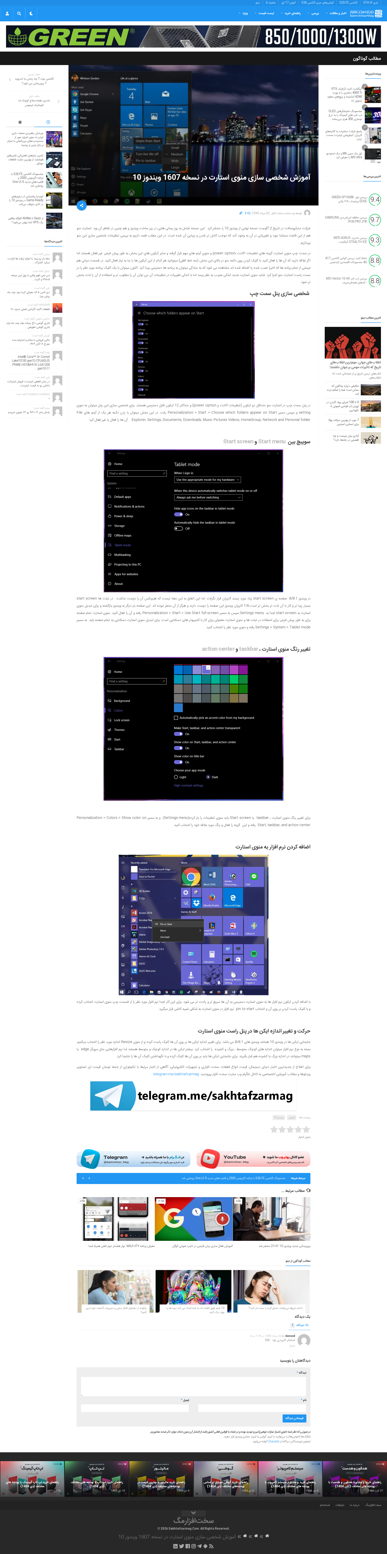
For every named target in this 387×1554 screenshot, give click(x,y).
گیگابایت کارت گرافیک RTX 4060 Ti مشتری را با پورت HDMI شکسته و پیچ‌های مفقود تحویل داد (344, 95)
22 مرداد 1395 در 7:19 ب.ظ (265, 1336)
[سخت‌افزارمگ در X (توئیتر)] (181, 1546)
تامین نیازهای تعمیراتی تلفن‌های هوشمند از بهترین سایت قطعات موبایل (25, 159)
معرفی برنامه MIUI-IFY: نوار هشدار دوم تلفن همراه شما (121, 1246)
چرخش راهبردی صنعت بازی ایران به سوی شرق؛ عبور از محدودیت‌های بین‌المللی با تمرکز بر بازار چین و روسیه (25, 139)
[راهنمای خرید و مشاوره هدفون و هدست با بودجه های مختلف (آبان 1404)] (355, 1479)
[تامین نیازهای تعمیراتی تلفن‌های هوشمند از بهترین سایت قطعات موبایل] (54, 160)
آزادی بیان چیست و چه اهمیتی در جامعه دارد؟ (346, 438)
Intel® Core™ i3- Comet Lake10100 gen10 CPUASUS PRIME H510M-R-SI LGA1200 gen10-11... (31, 363)
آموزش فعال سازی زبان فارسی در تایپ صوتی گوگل (202, 1246)
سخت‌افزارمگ (373, 1505)
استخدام (325, 1505)
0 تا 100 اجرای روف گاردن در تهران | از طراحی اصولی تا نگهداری (342, 406)
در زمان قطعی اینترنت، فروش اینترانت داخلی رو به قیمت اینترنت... (28, 383)
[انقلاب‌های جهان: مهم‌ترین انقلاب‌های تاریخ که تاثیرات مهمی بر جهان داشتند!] (353, 342)
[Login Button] (7, 13)
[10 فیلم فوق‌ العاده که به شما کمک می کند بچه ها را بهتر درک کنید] (194, 1291)
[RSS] (211, 1546)
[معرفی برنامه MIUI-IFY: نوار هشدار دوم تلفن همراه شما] (116, 1219)
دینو (258, 2)
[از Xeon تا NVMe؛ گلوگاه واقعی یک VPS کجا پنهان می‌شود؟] (54, 221)
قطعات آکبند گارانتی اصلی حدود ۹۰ (30, 309)
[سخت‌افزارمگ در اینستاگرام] (193, 1546)
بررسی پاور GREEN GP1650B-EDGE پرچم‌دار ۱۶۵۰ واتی (349, 199)
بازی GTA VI (370, 2)
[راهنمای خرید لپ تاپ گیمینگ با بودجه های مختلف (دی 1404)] (32, 1479)
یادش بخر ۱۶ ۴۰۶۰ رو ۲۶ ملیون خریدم (29, 412)
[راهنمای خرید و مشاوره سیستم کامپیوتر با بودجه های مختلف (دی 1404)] (290, 1479)
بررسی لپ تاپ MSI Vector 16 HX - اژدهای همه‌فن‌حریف (346, 281)
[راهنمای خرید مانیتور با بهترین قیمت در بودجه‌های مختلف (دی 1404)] (161, 1479)
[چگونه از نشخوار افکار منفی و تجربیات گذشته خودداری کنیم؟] (116, 1291)
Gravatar (273, 1441)
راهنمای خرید (293, 13)
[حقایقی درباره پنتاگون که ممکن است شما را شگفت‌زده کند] (371, 389)
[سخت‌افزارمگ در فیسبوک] (188, 1546)
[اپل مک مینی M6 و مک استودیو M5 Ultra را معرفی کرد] (373, 156)
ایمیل (185, 1400)
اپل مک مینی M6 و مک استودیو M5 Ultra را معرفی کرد (344, 155)
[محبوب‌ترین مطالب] (20, 123)
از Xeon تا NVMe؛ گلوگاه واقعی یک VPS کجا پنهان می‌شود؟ (25, 220)
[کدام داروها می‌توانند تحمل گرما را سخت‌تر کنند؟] (271, 1291)
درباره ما (354, 1505)
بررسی (315, 13)
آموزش (291, 1118)
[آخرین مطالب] (48, 123)
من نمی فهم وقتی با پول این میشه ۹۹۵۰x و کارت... (30, 277)
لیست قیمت (266, 13)
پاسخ (292, 1346)
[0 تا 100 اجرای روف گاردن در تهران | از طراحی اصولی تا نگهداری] (371, 406)
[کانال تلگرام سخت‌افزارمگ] (199, 1546)
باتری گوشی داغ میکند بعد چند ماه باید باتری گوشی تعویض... (28, 325)
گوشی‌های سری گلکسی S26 (317, 2)
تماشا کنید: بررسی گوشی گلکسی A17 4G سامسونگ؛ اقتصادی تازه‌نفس (346, 260)
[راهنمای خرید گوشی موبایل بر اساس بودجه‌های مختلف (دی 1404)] (226, 1479)
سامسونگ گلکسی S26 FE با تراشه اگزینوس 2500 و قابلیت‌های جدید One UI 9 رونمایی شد (233, 1175)
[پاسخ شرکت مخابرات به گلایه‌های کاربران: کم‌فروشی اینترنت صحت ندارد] (373, 135)
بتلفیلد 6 (271, 2)
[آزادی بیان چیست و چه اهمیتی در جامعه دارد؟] (371, 437)
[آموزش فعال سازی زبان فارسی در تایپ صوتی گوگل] (193, 1219)
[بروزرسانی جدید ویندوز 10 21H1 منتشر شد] (271, 1219)
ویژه (245, 13)
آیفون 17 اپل (288, 2)
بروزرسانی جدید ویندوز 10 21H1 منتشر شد (284, 1246)
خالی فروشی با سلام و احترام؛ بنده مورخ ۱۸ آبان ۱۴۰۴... (31, 342)
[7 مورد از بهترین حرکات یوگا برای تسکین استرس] (371, 422)
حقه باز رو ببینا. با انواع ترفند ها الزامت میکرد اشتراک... (28, 260)
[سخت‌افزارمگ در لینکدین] (175, 1546)
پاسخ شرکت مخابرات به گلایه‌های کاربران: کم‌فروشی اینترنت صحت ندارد (343, 135)
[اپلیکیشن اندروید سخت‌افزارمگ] (205, 1546)
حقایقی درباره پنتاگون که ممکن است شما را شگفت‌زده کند (343, 390)
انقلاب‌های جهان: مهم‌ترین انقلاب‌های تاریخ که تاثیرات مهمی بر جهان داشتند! (355, 365)
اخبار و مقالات (338, 13)
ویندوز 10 (279, 1118)
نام (303, 1400)
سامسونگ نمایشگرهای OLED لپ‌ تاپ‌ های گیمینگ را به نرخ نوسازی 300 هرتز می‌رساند (345, 115)
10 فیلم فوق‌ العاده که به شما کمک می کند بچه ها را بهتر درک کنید (195, 1310)
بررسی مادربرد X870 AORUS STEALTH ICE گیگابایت (350, 240)
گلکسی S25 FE (348, 2)
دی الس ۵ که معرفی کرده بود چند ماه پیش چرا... (28, 294)
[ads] (193, 36)
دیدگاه (298, 1325)
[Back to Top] (193, 1513)
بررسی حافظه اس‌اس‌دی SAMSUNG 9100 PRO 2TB (346, 219)
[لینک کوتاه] (240, 213)
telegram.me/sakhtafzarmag (176, 1074)
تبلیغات (339, 1505)
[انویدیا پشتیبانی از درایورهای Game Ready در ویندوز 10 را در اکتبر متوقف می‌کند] (54, 201)
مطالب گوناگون (367, 58)
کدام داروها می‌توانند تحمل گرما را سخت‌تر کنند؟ (275, 1308)
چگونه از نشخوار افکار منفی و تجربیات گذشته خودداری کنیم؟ (116, 1310)
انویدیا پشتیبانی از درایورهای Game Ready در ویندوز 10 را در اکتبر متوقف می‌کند (26, 200)
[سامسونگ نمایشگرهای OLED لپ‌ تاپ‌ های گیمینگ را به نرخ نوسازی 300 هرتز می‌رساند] (373, 115)
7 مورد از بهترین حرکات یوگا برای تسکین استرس (344, 422)
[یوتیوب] (253, 1159)
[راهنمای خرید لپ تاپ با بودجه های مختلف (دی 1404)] (97, 1479)
